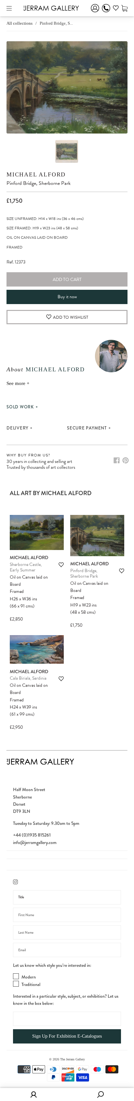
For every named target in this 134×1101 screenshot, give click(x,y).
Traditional (30, 984)
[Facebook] (116, 460)
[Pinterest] (125, 460)
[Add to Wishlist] (61, 564)
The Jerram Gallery (72, 1059)
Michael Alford (36, 174)
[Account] (95, 12)
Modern (28, 977)
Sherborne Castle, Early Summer (26, 567)
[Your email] (67, 950)
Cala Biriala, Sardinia (28, 678)
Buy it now (67, 296)
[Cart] (124, 8)
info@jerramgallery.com (35, 842)
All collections (20, 23)
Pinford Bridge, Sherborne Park (84, 573)
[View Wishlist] (116, 9)
